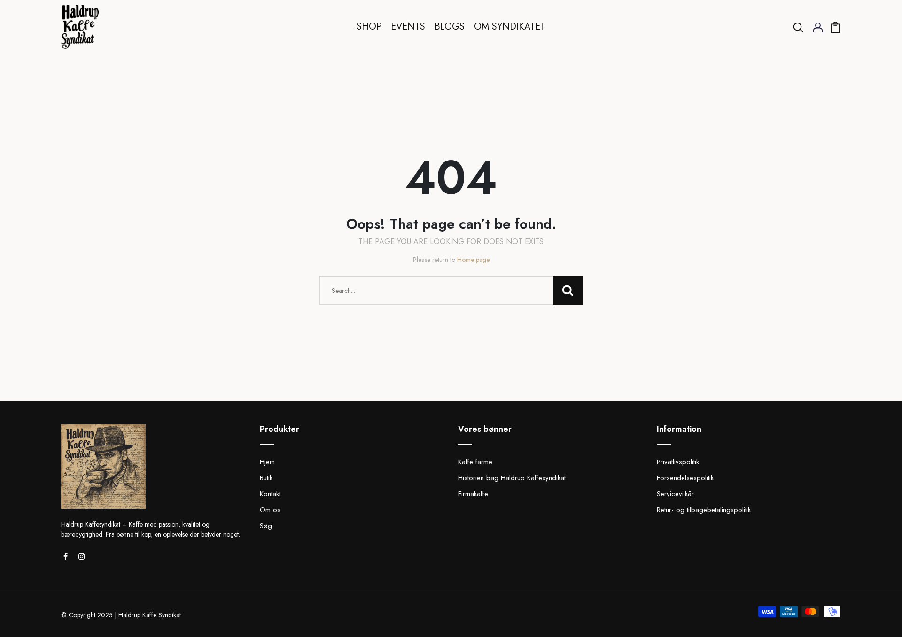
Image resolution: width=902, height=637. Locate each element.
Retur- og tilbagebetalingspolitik (704, 510)
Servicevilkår (675, 494)
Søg (266, 526)
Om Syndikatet (509, 26)
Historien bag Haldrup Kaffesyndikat (512, 478)
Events (408, 26)
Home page (473, 259)
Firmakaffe (473, 494)
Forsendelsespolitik (685, 478)
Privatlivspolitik (678, 462)
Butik (266, 478)
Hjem (267, 462)
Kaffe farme (475, 462)
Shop (369, 26)
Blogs (450, 26)
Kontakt (270, 494)
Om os (270, 510)
